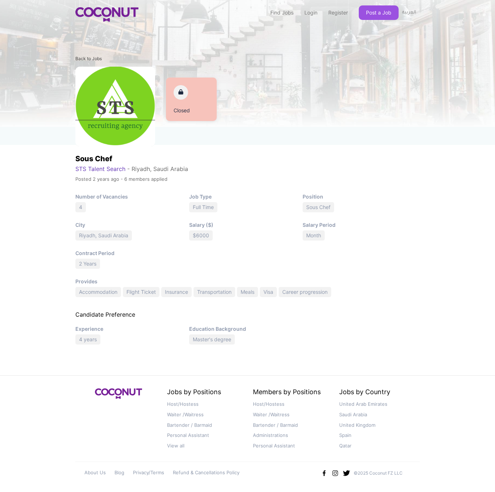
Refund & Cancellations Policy (206, 472)
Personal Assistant (188, 435)
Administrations (270, 435)
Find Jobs (282, 12)
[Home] (106, 14)
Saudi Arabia (353, 414)
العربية (409, 12)
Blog (119, 472)
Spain (345, 435)
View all (175, 446)
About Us (95, 472)
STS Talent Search (100, 168)
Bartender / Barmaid (189, 425)
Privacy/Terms (148, 472)
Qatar (345, 446)
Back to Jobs (88, 58)
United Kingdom (357, 425)
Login (310, 12)
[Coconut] (118, 396)
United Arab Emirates (363, 404)
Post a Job (378, 12)
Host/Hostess (183, 404)
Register (338, 12)
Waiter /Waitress (185, 414)
